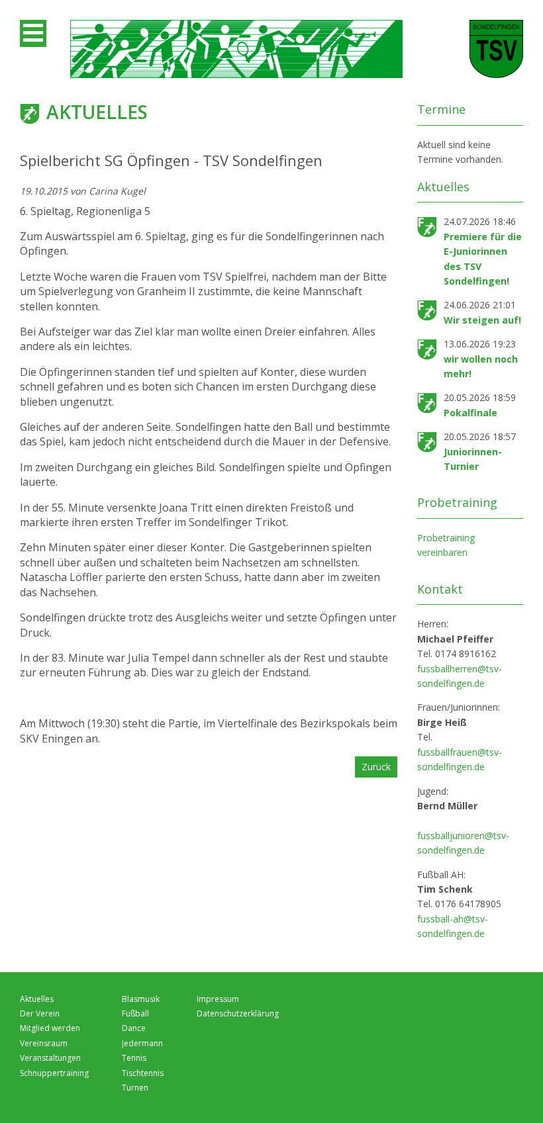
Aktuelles (37, 999)
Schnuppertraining (54, 1073)
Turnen (135, 1087)
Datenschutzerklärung (238, 1013)
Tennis (134, 1057)
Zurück (376, 766)
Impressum (218, 999)
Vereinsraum (44, 1043)
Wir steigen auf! (482, 320)
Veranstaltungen (50, 1057)
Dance (134, 1028)
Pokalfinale (470, 412)
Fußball (135, 1013)
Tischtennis (143, 1073)
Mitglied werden (50, 1028)
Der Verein (40, 1013)
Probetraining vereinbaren (446, 545)
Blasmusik (141, 999)
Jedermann (142, 1043)
